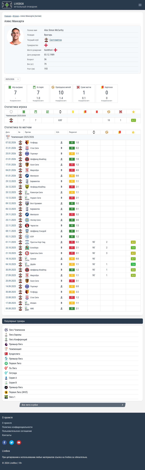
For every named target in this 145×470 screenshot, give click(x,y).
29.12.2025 (11, 181)
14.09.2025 (11, 286)
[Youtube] (19, 442)
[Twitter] (11, 442)
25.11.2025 (11, 220)
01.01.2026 (11, 175)
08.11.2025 (11, 231)
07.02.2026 (11, 142)
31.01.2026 (11, 148)
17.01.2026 (11, 164)
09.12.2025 (11, 203)
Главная (7, 16)
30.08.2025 (11, 292)
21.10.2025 (11, 253)
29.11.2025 (11, 214)
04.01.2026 (11, 170)
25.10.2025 (11, 247)
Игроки (16, 16)
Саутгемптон (56, 40)
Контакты (6, 435)
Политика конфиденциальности (17, 427)
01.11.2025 (11, 242)
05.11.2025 (11, 236)
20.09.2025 (11, 280)
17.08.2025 (11, 303)
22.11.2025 (11, 225)
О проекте (7, 423)
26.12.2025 (11, 186)
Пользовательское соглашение (17, 431)
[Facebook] (4, 442)
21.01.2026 (11, 159)
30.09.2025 (11, 269)
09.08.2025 (11, 308)
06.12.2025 (11, 209)
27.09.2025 (11, 275)
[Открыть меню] (140, 4)
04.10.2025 (11, 264)
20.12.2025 (11, 192)
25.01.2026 (11, 153)
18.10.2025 (11, 258)
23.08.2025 (11, 297)
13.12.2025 (11, 197)
